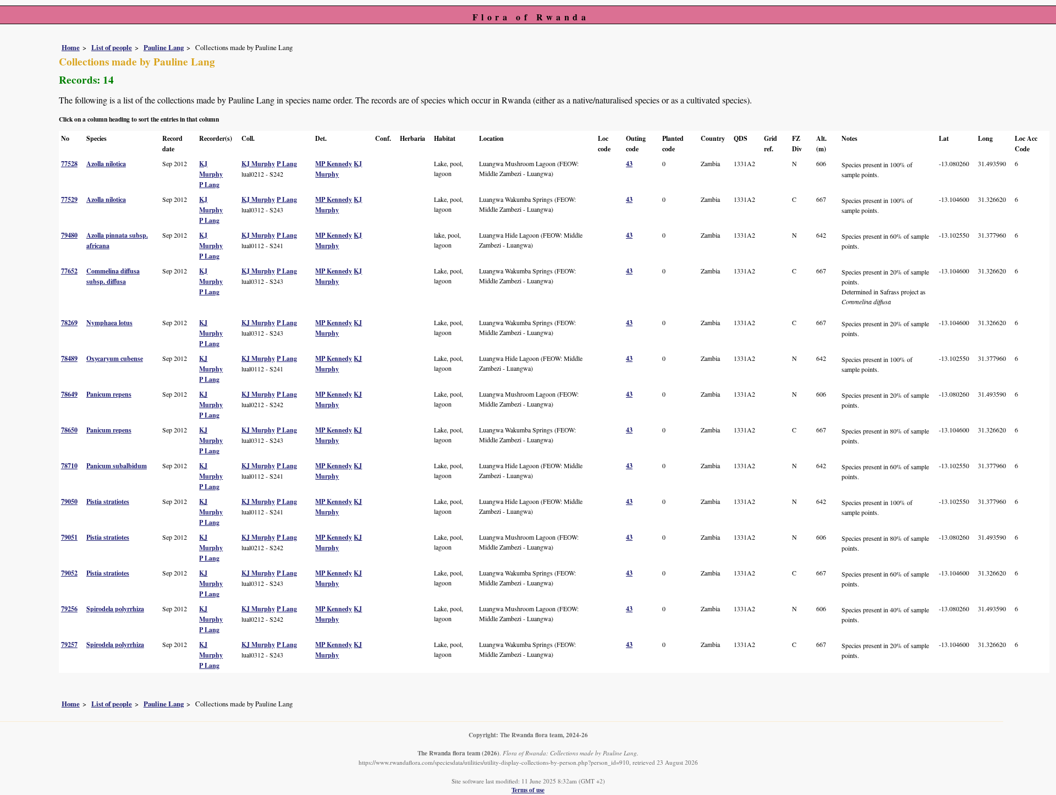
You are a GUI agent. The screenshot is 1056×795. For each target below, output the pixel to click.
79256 (69, 608)
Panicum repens (108, 394)
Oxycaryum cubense (114, 358)
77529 (69, 199)
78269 (69, 322)
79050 (69, 501)
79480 (69, 235)
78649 (69, 394)
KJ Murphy (258, 163)
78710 (69, 465)
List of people (111, 47)
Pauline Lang (164, 47)
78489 (69, 358)
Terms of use (528, 789)
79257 (69, 644)
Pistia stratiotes (107, 501)
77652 (69, 271)
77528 (69, 163)
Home (71, 47)
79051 (69, 537)
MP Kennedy (333, 163)
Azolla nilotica (106, 163)
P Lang (209, 184)
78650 (69, 430)
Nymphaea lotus (109, 322)
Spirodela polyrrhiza (115, 608)
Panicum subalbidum (116, 465)
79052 (69, 573)
